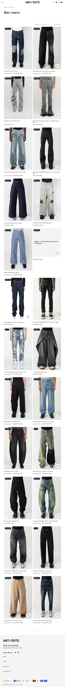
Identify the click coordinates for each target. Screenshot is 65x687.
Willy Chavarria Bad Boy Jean (11, 521)
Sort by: (37, 24)
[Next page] (41, 630)
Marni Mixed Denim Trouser (11, 71)
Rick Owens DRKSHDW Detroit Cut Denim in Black (46, 322)
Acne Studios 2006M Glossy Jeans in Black (15, 570)
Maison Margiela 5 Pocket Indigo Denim (14, 322)
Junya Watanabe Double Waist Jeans (42, 620)
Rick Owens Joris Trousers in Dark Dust (43, 471)
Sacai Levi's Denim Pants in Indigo (13, 223)
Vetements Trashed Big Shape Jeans (42, 222)
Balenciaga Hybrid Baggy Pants (12, 421)
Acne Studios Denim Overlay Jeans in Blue (15, 172)
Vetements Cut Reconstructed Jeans (42, 570)
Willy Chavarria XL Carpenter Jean (13, 620)
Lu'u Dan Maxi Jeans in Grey (40, 372)
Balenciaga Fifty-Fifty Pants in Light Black (44, 71)
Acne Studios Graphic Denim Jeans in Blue (15, 372)
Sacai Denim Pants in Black (11, 471)
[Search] (54, 2)
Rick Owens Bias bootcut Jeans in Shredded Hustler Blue (46, 121)
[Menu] (2, 2)
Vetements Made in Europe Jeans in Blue (43, 421)
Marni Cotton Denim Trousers (11, 272)
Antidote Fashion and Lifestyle (15, 684)
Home (5, 7)
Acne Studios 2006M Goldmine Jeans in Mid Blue (45, 521)
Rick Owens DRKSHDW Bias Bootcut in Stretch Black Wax (46, 172)
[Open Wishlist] (59, 2)
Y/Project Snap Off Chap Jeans (12, 121)
